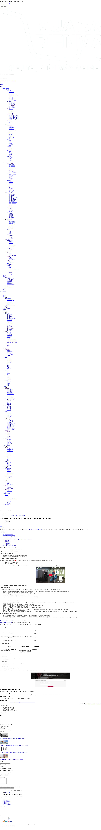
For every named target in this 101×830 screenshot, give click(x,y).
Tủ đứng (10, 253)
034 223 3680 (7, 792)
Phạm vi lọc (7, 499)
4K (7, 372)
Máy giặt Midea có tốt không (6, 622)
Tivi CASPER (11, 129)
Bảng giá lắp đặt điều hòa (7, 804)
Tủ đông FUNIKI (12, 222)
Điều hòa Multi (11, 106)
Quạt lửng (10, 250)
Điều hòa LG (9, 317)
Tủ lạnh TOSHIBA (10, 393)
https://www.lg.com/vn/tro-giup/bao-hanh (93, 703)
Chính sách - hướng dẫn (7, 287)
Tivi (6, 124)
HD (9, 149)
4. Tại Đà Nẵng (7, 543)
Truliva (10, 261)
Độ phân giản (9, 146)
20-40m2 (10, 272)
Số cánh (8, 229)
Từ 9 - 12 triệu (9, 334)
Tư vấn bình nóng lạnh (10, 284)
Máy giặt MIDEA (12, 198)
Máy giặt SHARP (12, 194)
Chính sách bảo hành (6, 802)
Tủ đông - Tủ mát (9, 219)
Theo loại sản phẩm (10, 114)
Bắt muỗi (10, 268)
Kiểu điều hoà (9, 101)
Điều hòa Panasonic (12, 98)
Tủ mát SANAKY (12, 224)
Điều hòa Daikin (11, 93)
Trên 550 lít (9, 410)
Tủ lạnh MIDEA (9, 392)
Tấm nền (8, 139)
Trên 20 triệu (11, 113)
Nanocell (10, 143)
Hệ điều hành (9, 156)
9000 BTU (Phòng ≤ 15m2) (13, 115)
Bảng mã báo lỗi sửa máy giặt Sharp (7, 620)
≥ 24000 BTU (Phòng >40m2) (14, 119)
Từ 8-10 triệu (11, 216)
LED (10, 145)
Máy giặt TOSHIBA (12, 203)
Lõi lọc (8, 263)
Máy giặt (8, 431)
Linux (10, 161)
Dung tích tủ (9, 180)
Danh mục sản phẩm (6, 88)
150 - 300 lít (11, 182)
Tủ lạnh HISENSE (12, 166)
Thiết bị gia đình (9, 247)
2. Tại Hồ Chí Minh (8, 541)
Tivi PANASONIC (12, 130)
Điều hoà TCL (11, 96)
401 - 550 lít (9, 409)
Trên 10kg (10, 211)
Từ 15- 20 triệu (11, 112)
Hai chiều (10, 122)
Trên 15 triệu (11, 218)
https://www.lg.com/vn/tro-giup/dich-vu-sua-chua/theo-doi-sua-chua (22, 702)
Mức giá (8, 108)
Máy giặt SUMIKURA (13, 199)
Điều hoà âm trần (12, 104)
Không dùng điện (12, 259)
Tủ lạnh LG (11, 169)
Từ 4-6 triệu (11, 214)
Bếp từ (10, 244)
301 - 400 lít (11, 183)
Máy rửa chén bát (12, 246)
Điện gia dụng (8, 239)
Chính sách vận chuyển (6, 801)
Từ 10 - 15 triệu (11, 136)
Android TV (11, 157)
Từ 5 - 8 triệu (11, 187)
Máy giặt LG (11, 196)
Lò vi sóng (10, 241)
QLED (10, 142)
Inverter (10, 121)
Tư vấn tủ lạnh (9, 281)
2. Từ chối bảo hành (8, 537)
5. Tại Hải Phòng (7, 544)
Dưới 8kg (10, 208)
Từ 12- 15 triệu (11, 111)
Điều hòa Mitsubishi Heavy (11, 318)
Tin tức (4, 276)
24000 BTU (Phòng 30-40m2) (14, 118)
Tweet (1, 526)
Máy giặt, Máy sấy (9, 192)
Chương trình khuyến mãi (9, 286)
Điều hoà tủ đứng (12, 103)
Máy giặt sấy (11, 206)
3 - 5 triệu (10, 236)
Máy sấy (10, 205)
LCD (10, 140)
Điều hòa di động (12, 107)
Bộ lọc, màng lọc (9, 274)
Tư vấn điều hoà (9, 280)
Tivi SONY (11, 126)
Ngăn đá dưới (11, 176)
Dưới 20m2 (11, 271)
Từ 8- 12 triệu (11, 188)
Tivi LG (10, 128)
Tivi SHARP (9, 356)
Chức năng (8, 256)
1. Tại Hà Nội (7, 540)
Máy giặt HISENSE (12, 195)
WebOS (10, 158)
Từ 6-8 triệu (11, 215)
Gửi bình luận (3, 728)
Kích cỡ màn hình (10, 150)
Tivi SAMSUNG (12, 127)
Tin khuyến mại (7, 305)
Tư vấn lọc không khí (10, 279)
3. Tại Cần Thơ (7, 542)
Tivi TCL (8, 355)
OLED (10, 141)
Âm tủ (10, 254)
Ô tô (9, 270)
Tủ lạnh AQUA (11, 170)
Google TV (11, 160)
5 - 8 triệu (10, 237)
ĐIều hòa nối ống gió (12, 105)
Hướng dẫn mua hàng (6, 799)
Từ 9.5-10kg (11, 210)
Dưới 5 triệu (11, 133)
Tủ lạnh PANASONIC (13, 172)
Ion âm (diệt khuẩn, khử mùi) (11, 498)
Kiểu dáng (8, 252)
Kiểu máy (6, 430)
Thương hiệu (9, 90)
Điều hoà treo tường (12, 102)
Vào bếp (6, 306)
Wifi (9, 123)
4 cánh (10, 233)
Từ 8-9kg (10, 209)
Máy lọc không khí (9, 264)
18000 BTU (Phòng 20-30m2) (14, 117)
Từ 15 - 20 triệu (11, 137)
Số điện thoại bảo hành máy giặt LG (9, 535)
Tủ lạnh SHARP (11, 164)
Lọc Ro (10, 257)
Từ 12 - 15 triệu (11, 189)
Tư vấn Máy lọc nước (10, 278)
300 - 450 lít (11, 227)
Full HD (10, 148)
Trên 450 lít (11, 228)
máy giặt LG (12, 549)
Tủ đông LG (11, 223)
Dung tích (6, 452)
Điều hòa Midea (11, 91)
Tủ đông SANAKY (12, 221)
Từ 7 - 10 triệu (11, 135)
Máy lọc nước (8, 251)
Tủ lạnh (7, 162)
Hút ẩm (10, 266)
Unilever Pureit (11, 262)
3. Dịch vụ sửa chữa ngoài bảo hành (11, 538)
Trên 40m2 (10, 273)
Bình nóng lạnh (11, 248)
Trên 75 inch (11, 155)
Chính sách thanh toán (6, 800)
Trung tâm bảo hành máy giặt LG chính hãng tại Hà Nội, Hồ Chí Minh (14, 515)
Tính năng (8, 120)
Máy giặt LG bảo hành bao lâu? (8, 534)
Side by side (11, 179)
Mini (9, 177)
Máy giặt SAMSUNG (12, 200)
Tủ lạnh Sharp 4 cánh (12, 174)
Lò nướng (10, 242)
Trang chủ (4, 275)
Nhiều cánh (11, 178)
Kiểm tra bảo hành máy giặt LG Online (9, 545)
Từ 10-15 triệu (11, 217)
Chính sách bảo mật (6, 803)
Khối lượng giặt (9, 207)
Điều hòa (7, 89)
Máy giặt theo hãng (10, 193)
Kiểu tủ (8, 173)
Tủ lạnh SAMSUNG (12, 168)
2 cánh (10, 231)
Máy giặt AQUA (11, 201)
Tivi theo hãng (9, 125)
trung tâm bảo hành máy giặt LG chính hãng (35, 529)
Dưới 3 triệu (11, 235)
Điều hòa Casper (11, 97)
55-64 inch (10, 153)
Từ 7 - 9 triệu (9, 333)
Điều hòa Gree (11, 95)
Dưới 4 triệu (11, 213)
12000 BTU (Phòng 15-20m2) (14, 116)
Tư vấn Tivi (9, 282)
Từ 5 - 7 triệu (11, 134)
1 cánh (10, 230)
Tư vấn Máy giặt (9, 283)
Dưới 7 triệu (11, 109)
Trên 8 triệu (11, 238)
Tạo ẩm (10, 267)
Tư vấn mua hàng (8, 277)
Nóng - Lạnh (11, 258)
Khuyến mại (3, 291)
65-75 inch (10, 154)
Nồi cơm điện (11, 243)
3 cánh (10, 232)
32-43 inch (10, 151)
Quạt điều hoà (11, 249)
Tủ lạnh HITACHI (12, 171)
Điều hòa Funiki (11, 92)
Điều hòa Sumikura (12, 99)
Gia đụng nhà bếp (10, 240)
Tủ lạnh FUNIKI (12, 165)
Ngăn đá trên (11, 175)
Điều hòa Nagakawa (12, 100)
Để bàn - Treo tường (12, 255)
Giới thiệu (4, 288)
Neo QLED (11, 144)
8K (7, 371)
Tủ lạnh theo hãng (10, 163)
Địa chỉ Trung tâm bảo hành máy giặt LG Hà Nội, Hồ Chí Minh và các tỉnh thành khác (17, 539)
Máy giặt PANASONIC (13, 202)
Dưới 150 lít (11, 181)
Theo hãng (8, 220)
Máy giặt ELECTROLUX (13, 197)
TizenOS (10, 159)
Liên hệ (4, 289)
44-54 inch (10, 152)
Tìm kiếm (12, 74)
